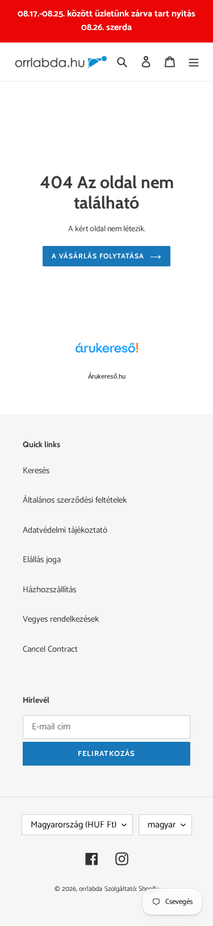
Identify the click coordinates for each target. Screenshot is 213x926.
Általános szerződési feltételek (75, 500)
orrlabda (90, 888)
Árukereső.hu (107, 376)
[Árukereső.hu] (107, 353)
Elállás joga (42, 560)
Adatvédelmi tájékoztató (65, 530)
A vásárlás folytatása (98, 256)
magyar (162, 824)
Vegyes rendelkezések (61, 619)
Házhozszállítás (49, 590)
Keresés (36, 471)
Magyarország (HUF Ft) (73, 824)
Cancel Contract (50, 649)
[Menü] (194, 62)
